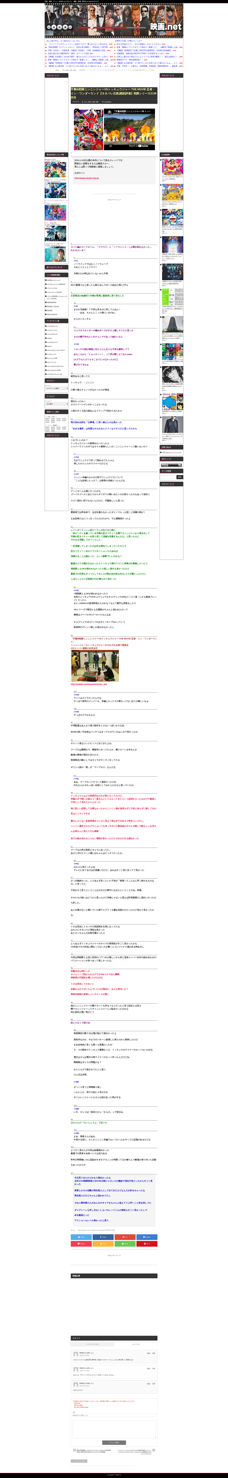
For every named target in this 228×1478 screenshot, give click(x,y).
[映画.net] (114, 37)
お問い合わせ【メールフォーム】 (172, 452)
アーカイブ (48, 401)
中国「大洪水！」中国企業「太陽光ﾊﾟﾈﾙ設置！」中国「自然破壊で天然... (77, 50)
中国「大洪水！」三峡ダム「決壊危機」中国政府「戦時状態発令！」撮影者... (148, 66)
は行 (53, 420)
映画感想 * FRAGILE (53, 306)
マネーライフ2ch (52, 288)
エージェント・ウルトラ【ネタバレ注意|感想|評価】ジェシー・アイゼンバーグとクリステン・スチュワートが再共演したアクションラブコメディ (135, 1452)
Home (57, 70)
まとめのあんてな (52, 342)
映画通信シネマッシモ (53, 280)
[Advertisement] (114, 78)
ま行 (58, 420)
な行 (47, 420)
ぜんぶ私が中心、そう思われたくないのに (63, 41)
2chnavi (49, 338)
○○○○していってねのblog (54, 292)
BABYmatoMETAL (52, 314)
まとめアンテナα (52, 330)
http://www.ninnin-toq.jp (86, 178)
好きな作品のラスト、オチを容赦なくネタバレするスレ (139, 44)
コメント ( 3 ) (136, 1344)
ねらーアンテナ (51, 362)
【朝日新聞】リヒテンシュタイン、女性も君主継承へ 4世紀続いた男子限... (78, 47)
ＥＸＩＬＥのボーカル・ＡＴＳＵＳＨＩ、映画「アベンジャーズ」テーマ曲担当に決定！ (172, 436)
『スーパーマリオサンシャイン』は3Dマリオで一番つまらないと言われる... (78, 44)
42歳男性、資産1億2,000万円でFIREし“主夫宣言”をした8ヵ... (141, 53)
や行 (64, 420)
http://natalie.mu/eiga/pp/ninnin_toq (89, 684)
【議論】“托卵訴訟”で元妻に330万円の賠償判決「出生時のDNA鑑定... (75, 63)
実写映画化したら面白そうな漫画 (172, 411)
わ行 (53, 422)
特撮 (75, 70)
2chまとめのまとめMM (54, 370)
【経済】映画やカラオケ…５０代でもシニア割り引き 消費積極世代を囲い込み (172, 308)
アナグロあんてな (52, 334)
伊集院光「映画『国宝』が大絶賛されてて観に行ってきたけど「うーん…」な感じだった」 (172, 256)
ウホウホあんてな (52, 326)
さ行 (58, 418)
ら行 (47, 422)
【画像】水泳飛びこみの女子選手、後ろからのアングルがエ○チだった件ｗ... (78, 57)
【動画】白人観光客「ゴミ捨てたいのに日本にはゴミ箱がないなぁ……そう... (79, 66)
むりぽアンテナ (51, 354)
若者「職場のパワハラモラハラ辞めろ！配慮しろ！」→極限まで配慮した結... (79, 60)
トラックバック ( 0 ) (92, 1344)
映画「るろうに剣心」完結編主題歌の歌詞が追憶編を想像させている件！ (172, 386)
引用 (153, 1353)
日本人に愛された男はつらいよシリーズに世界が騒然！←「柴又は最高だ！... (148, 57)
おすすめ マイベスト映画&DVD (56, 284)
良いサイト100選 (52, 358)
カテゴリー (48, 385)
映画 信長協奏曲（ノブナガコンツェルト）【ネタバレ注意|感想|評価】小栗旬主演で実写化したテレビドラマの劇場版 (94, 1450)
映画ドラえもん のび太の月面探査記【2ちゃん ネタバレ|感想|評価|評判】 (172, 229)
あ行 (47, 418)
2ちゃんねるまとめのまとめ (55, 366)
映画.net (118, 1475)
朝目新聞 (49, 310)
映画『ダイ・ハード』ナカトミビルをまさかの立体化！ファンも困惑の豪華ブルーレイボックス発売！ (172, 336)
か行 (53, 418)
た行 (64, 418)
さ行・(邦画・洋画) (67, 70)
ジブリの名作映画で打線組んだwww (172, 361)
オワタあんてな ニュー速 (54, 374)
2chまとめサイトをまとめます (56, 350)
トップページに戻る (79, 1461)
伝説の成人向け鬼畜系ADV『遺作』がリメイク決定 (68, 53)
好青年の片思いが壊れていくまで (128, 41)
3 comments (107, 101)
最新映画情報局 (51, 302)
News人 (49, 346)
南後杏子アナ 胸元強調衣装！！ (130, 60)
